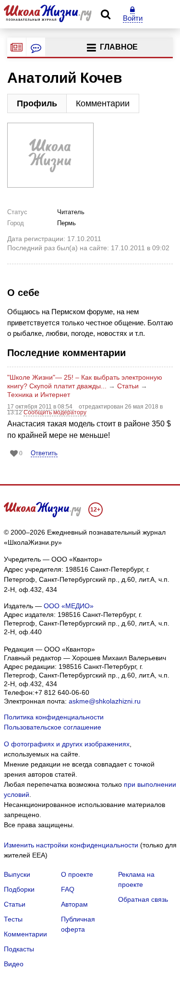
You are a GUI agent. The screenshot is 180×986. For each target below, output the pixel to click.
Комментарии (103, 103)
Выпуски (17, 874)
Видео (14, 964)
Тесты (13, 919)
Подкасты (19, 949)
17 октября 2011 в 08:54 (40, 406)
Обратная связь (143, 899)
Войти (133, 18)
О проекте (77, 874)
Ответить (44, 453)
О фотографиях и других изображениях (67, 744)
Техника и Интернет (38, 394)
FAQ (67, 889)
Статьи (128, 386)
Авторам (74, 904)
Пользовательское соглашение (52, 727)
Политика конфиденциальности (54, 717)
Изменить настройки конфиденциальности (71, 845)
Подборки (19, 889)
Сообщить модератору (55, 412)
